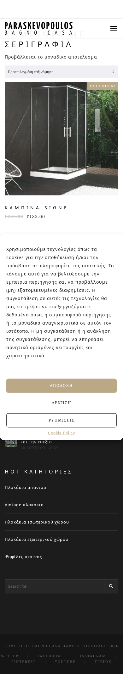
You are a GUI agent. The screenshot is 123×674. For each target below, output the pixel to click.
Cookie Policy (61, 432)
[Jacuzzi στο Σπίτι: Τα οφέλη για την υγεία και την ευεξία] (11, 440)
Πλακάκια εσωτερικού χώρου (37, 522)
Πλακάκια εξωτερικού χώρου (36, 539)
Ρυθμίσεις (61, 420)
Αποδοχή (61, 385)
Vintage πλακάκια (24, 504)
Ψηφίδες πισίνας (23, 556)
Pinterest (23, 661)
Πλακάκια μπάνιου (25, 487)
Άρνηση (62, 402)
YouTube (65, 661)
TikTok (103, 661)
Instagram (93, 656)
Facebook (49, 656)
